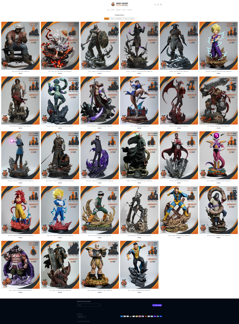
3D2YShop (81, 321)
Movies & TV (119, 18)
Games (132, 18)
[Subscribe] (99, 305)
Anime (126, 18)
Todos (106, 18)
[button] (155, 4)
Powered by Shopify (87, 321)
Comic (112, 18)
